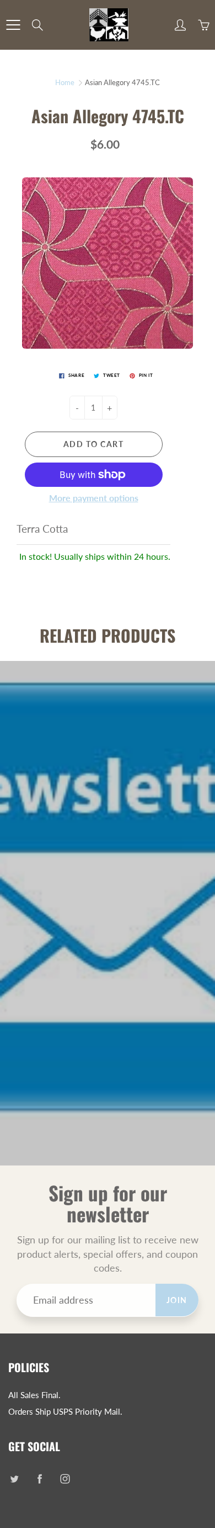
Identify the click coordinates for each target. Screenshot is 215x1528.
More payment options (93, 497)
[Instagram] (64, 1478)
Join (176, 1300)
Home (64, 82)
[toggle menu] (13, 25)
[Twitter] (14, 1478)
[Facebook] (39, 1478)
